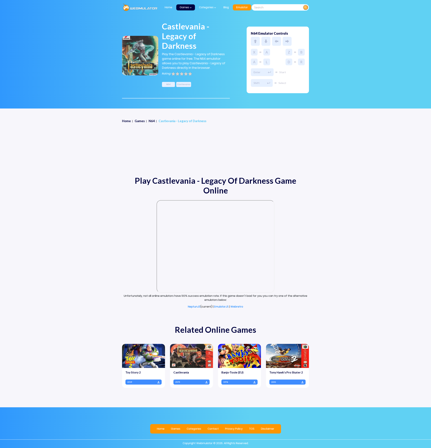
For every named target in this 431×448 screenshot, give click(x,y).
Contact (213, 429)
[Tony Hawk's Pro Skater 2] (287, 356)
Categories (194, 429)
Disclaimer (267, 429)
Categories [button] (206, 7)
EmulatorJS (221, 307)
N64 (168, 84)
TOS (251, 429)
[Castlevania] (191, 356)
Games (175, 429)
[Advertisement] (215, 150)
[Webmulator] (140, 7)
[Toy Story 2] (143, 356)
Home (168, 7)
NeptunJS (194, 307)
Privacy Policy (234, 429)
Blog (226, 7)
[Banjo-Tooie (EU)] (239, 356)
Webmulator (204, 443)
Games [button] (185, 7)
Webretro (236, 307)
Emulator (242, 7)
